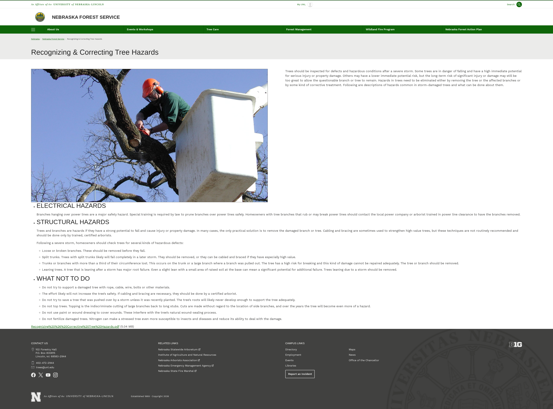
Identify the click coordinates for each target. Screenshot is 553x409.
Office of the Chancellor (364, 360)
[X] (40, 375)
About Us (53, 29)
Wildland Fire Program (380, 29)
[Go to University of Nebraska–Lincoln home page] (36, 397)
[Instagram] (55, 375)
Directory (291, 349)
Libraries (290, 365)
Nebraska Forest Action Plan (463, 29)
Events (289, 360)
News (352, 354)
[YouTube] (48, 375)
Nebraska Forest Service (86, 17)
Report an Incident (300, 373)
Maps (352, 349)
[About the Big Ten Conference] (515, 344)
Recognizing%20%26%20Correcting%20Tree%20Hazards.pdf (75, 326)
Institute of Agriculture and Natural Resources (187, 354)
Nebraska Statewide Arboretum (178, 349)
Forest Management (298, 29)
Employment (293, 354)
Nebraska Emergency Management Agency (184, 365)
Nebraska (35, 39)
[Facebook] (33, 375)
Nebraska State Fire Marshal (176, 370)
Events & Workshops (140, 29)
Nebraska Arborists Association (177, 360)
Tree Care (213, 29)
